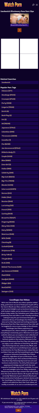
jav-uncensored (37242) (11, 148)
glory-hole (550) (8, 226)
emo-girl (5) (6, 164)
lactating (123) (7, 205)
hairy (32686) (7, 230)
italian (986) (6, 168)
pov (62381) (6, 144)
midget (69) (6, 283)
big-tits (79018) (8, 181)
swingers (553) (7, 291)
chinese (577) (7, 91)
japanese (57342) (8, 128)
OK (18, 410)
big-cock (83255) (8, 177)
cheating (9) (6, 242)
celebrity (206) (7, 173)
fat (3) (4, 119)
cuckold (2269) (7, 246)
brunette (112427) (9, 218)
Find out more (27, 407)
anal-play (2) (7, 115)
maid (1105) (6, 275)
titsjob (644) (7, 259)
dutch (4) (5, 111)
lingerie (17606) (8, 107)
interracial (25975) (9, 189)
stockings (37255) (8, 95)
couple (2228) (7, 156)
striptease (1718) (8, 250)
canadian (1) (6, 140)
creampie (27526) (8, 99)
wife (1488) (6, 238)
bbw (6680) (6, 160)
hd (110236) (6, 123)
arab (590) (6, 263)
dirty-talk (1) (7, 254)
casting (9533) (7, 214)
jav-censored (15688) (10, 271)
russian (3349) (7, 201)
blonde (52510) (7, 185)
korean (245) (7, 193)
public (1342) (6, 197)
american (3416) (8, 234)
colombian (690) (8, 132)
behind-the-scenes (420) (11, 267)
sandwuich (6, 82)
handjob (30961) (8, 279)
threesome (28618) (9, 136)
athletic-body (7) (8, 152)
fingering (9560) (8, 222)
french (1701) (6, 209)
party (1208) (6, 103)
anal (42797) (6, 287)
